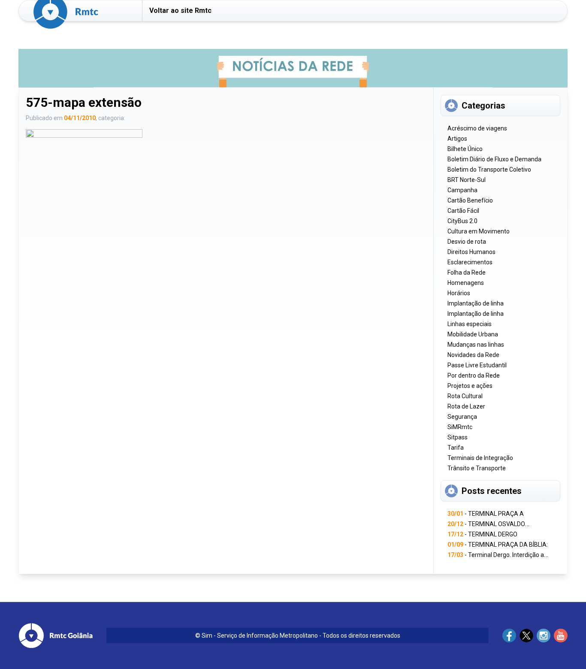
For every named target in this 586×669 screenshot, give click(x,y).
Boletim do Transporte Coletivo (489, 169)
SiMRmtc (459, 427)
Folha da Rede (466, 272)
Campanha (462, 190)
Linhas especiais (469, 324)
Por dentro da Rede (473, 375)
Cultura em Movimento (478, 231)
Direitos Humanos (471, 251)
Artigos (457, 138)
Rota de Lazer (466, 406)
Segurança (462, 416)
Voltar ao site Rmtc (180, 10)
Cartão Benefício (470, 200)
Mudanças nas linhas (475, 344)
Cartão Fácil (463, 210)
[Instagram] (543, 635)
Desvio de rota (466, 241)
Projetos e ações (469, 385)
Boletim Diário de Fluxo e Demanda (494, 159)
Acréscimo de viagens (477, 128)
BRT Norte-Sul (466, 179)
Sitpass (457, 437)
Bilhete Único (465, 148)
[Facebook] (509, 635)
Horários (458, 293)
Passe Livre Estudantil (477, 365)
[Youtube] (561, 635)
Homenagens (465, 282)
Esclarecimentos (469, 262)
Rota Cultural (465, 396)
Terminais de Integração (480, 457)
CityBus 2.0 (462, 221)
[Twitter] (526, 635)
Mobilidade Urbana (472, 334)
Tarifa (455, 447)
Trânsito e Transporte (476, 468)
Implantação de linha (475, 303)
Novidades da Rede (473, 354)
